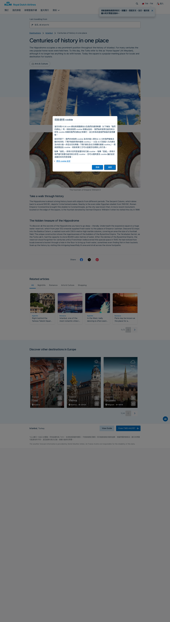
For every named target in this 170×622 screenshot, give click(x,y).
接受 (110, 167)
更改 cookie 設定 (63, 161)
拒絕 (97, 167)
